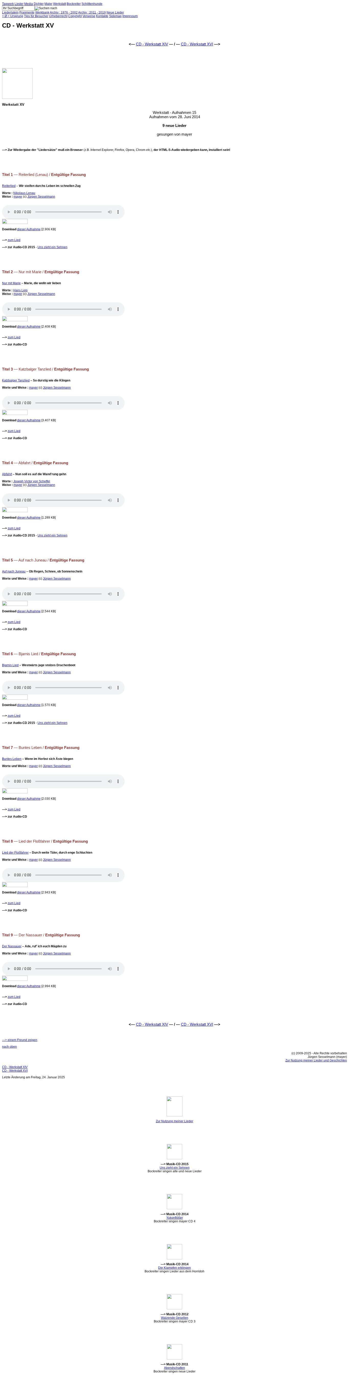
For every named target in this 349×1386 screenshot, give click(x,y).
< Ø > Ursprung (12, 16)
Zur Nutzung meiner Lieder (174, 1121)
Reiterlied (9, 186)
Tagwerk (8, 4)
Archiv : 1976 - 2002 (64, 12)
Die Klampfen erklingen (174, 1268)
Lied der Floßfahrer (15, 852)
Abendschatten (174, 1368)
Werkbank (42, 12)
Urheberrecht (58, 16)
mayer (18, 196)
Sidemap (115, 16)
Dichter (39, 4)
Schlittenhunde (92, 4)
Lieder (19, 4)
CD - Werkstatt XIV (152, 44)
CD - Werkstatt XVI (197, 44)
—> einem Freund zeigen (19, 1040)
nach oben (9, 1046)
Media (28, 4)
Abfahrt (7, 474)
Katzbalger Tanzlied (16, 380)
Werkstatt (59, 4)
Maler (48, 4)
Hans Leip (20, 290)
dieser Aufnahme (29, 229)
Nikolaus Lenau (24, 193)
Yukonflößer (174, 1218)
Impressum (130, 16)
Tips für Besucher (36, 16)
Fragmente (26, 12)
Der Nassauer (11, 946)
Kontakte (102, 16)
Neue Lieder (115, 12)
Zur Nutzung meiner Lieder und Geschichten (316, 1060)
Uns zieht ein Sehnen (52, 247)
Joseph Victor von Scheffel (31, 481)
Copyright (75, 16)
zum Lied (14, 240)
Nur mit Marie (11, 283)
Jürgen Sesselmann (41, 196)
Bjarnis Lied (10, 665)
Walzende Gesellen (174, 1318)
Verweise (89, 16)
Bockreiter (74, 4)
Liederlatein (10, 12)
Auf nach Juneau (14, 571)
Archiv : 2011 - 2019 (92, 12)
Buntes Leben (11, 759)
